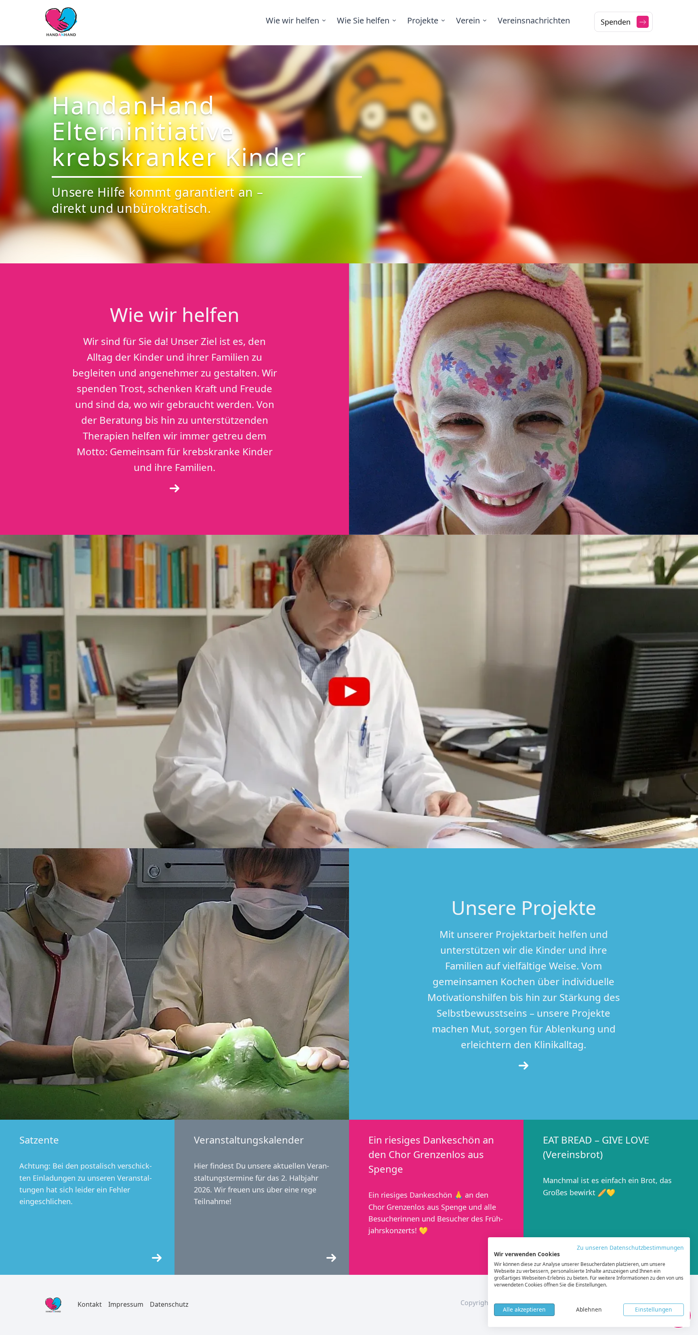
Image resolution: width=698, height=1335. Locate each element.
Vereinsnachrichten (534, 20)
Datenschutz (169, 1304)
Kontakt (90, 1304)
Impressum (125, 1304)
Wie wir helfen (292, 20)
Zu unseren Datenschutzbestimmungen (630, 1247)
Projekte (422, 20)
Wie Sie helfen (363, 20)
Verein (468, 20)
